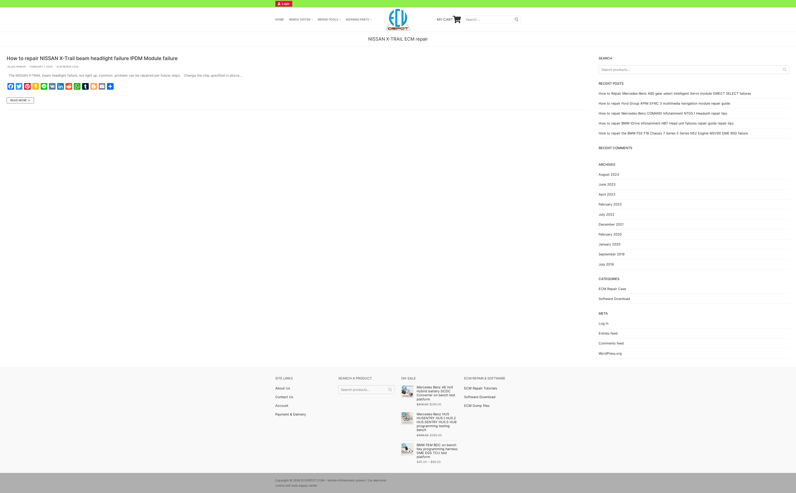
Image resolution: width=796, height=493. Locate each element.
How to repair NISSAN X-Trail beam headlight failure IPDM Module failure (92, 58)
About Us (282, 388)
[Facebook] (363, 3)
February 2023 (610, 204)
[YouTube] (433, 3)
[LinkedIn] (398, 3)
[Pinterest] (389, 3)
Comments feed (611, 343)
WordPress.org (610, 353)
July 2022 (606, 214)
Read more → (20, 100)
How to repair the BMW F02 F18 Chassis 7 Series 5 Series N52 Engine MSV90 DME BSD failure (673, 133)
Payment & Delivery (290, 414)
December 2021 (611, 224)
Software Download (614, 299)
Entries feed (608, 333)
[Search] (784, 69)
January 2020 (609, 244)
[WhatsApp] (415, 3)
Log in (603, 323)
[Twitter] (372, 3)
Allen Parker (16, 66)
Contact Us (284, 397)
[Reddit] (442, 481)
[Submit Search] (516, 19)
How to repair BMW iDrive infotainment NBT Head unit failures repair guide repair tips (666, 123)
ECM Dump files (476, 406)
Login (285, 3)
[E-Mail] (455, 481)
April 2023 (607, 194)
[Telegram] (424, 3)
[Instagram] (380, 3)
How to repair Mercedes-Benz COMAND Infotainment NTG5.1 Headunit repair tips (663, 113)
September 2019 (612, 254)
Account (281, 406)
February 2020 (610, 234)
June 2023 (607, 184)
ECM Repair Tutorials (480, 388)
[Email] (406, 3)
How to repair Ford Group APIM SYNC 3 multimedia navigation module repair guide (664, 103)
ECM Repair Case (67, 66)
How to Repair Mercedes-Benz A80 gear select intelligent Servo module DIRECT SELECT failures (675, 93)
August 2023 (609, 174)
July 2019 (606, 264)
